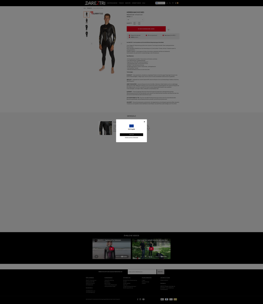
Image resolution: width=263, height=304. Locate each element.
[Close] (144, 121)
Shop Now (131, 134)
